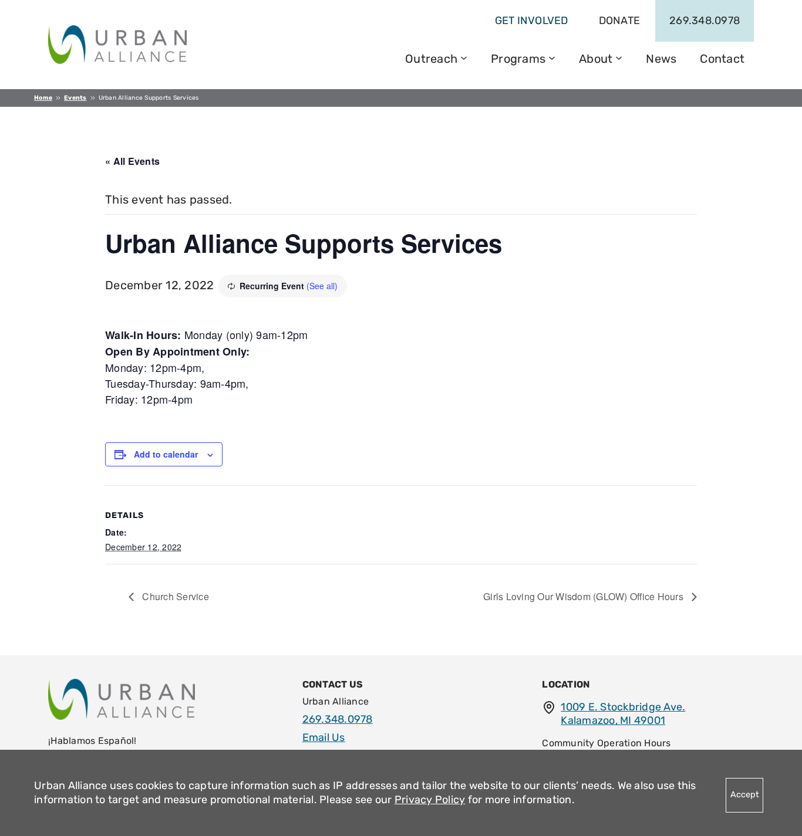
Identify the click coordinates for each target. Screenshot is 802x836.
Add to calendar (166, 454)
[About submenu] (618, 56)
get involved (531, 20)
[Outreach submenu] (463, 56)
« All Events (132, 161)
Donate (620, 20)
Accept (744, 795)
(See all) (322, 286)
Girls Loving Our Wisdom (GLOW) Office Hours (584, 596)
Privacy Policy (430, 799)
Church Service (174, 596)
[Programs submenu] (551, 56)
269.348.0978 (704, 20)
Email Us (323, 737)
